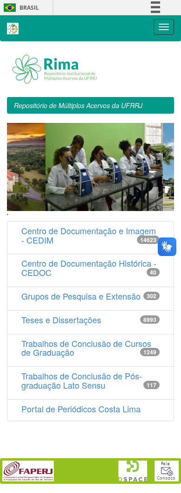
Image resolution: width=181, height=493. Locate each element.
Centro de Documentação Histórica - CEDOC (88, 267)
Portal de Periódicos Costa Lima (81, 409)
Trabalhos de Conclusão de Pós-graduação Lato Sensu (81, 380)
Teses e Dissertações (61, 320)
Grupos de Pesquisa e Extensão (81, 296)
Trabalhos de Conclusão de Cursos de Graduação (86, 348)
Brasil (19, 8)
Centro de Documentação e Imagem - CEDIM (88, 235)
